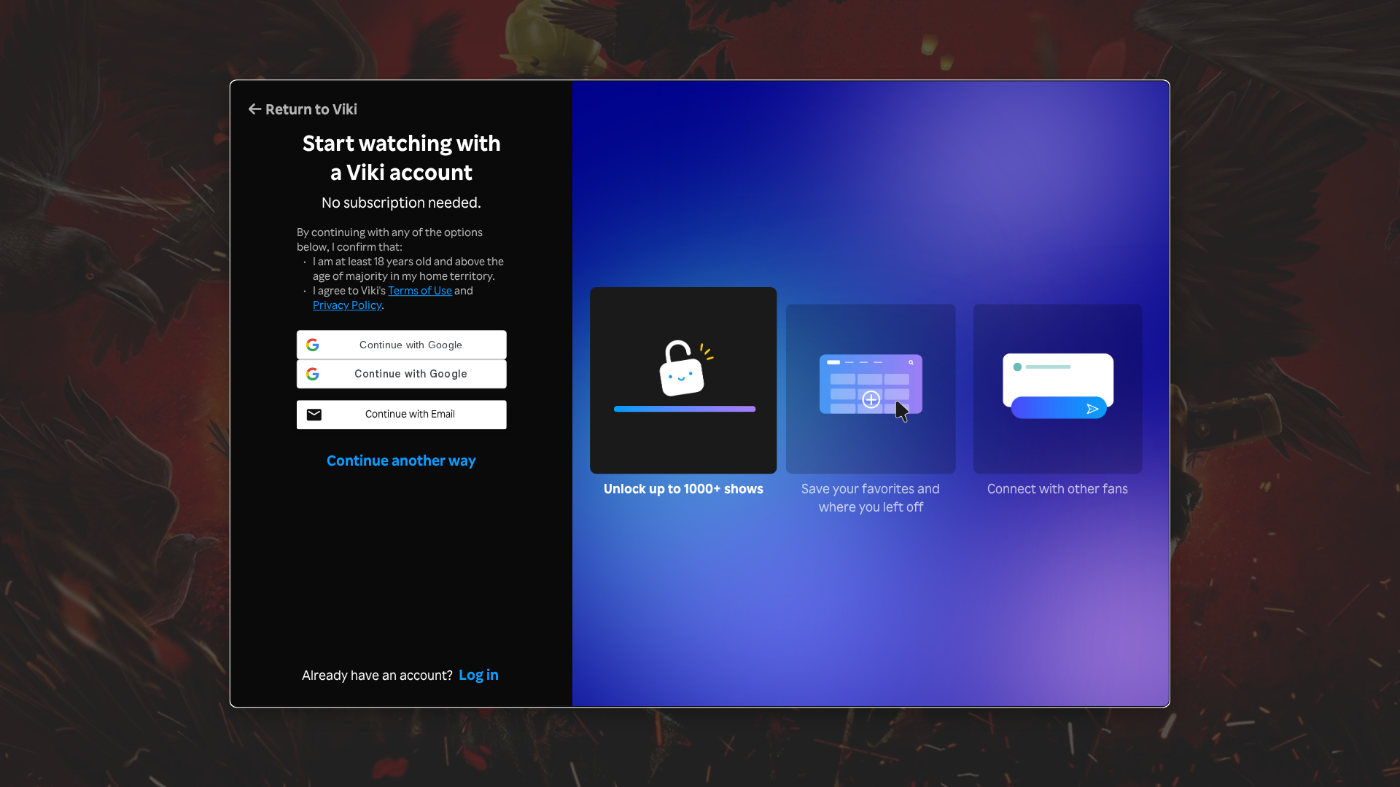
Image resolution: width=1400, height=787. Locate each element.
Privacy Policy (347, 305)
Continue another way (401, 431)
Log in (479, 674)
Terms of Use (420, 290)
